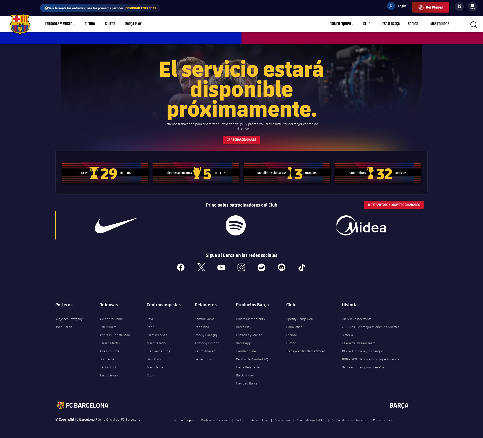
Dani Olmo (154, 359)
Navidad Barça (246, 383)
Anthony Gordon (207, 343)
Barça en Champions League (363, 367)
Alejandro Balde (111, 319)
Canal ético (294, 327)
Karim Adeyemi (206, 351)
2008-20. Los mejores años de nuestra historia (370, 331)
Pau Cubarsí (108, 327)
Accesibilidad (260, 420)
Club (366, 24)
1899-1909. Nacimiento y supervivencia (370, 359)
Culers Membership (250, 319)
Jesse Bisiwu (204, 359)
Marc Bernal (155, 367)
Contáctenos (283, 420)
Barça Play (133, 24)
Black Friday (245, 375)
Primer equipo (340, 24)
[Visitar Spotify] (235, 225)
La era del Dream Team (359, 343)
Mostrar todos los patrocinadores (394, 205)
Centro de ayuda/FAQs (311, 420)
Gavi (150, 319)
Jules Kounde (109, 351)
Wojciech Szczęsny (69, 319)
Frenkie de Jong (158, 351)
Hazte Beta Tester (248, 367)
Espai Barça (391, 24)
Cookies (240, 420)
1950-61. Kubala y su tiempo (362, 351)
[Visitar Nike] (116, 225)
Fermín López (157, 335)
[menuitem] (472, 5)
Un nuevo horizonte (357, 319)
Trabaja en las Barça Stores (305, 351)
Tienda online (246, 351)
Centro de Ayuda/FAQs (253, 359)
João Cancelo (109, 375)
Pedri (150, 327)
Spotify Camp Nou (299, 319)
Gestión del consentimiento (349, 420)
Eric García (106, 359)
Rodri (151, 375)
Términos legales (184, 420)
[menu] (472, 6)
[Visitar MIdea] (360, 225)
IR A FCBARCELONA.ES (241, 139)
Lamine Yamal (205, 319)
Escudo (291, 335)
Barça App (243, 343)
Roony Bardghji (206, 335)
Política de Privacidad (215, 420)
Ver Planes (434, 7)
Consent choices (383, 420)
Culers (110, 24)
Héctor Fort (107, 367)
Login (398, 7)
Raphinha (202, 327)
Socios (413, 24)
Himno (291, 343)
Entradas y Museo (58, 24)
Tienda (90, 24)
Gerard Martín (109, 343)
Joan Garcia (63, 327)
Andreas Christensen (114, 335)
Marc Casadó (156, 343)
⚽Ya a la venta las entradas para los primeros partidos (100, 8)
